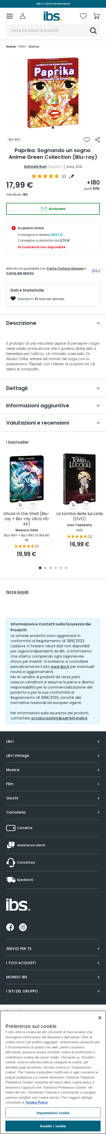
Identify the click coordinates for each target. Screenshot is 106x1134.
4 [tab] (56, 568)
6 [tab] (66, 568)
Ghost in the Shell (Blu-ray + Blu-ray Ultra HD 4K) (26, 519)
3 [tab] (50, 568)
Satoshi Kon (35, 166)
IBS (25, 194)
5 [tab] (61, 568)
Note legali (17, 592)
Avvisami (57, 208)
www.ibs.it (60, 666)
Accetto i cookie (53, 1125)
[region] (53, 1072)
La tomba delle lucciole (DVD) (79, 516)
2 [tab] (45, 568)
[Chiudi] (99, 1017)
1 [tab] (53, 128)
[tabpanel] (53, 92)
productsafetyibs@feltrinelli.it (59, 718)
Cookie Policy (37, 1102)
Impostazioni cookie (53, 1112)
